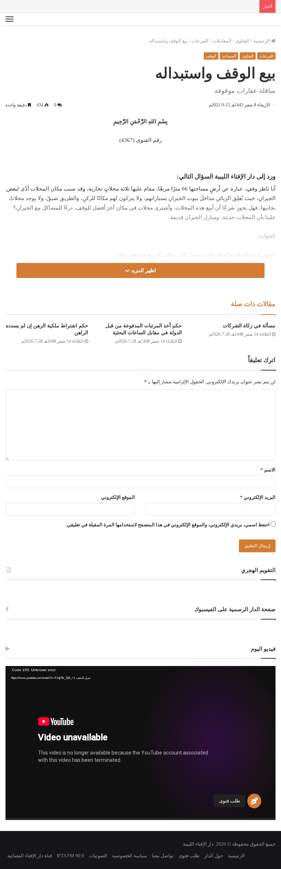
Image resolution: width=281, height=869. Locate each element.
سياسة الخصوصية (129, 855)
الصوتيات (98, 855)
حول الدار (213, 855)
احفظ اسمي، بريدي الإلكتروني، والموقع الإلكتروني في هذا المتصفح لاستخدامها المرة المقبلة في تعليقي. (168, 524)
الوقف (211, 56)
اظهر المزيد (143, 270)
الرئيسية (262, 41)
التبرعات (200, 41)
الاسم (268, 470)
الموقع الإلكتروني (118, 497)
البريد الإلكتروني (258, 497)
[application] (140, 743)
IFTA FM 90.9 (70, 855)
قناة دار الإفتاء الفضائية (29, 855)
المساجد (229, 56)
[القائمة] (9, 19)
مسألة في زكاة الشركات (249, 325)
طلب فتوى (229, 801)
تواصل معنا (163, 855)
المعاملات (222, 41)
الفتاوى (242, 41)
